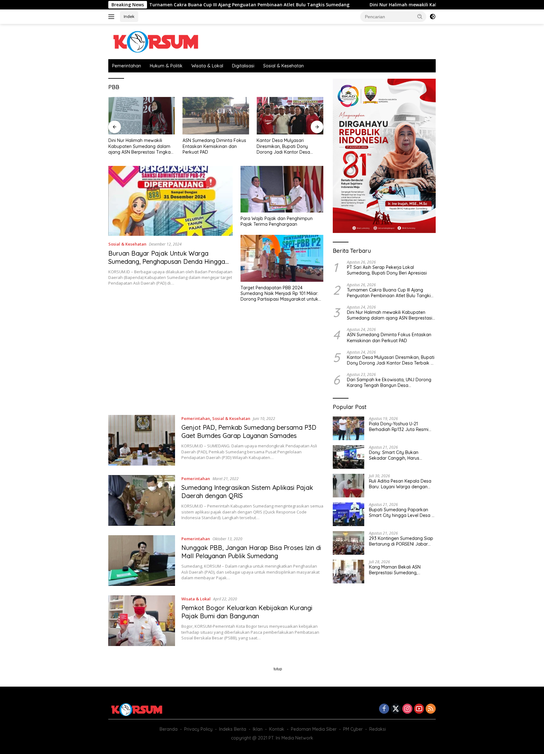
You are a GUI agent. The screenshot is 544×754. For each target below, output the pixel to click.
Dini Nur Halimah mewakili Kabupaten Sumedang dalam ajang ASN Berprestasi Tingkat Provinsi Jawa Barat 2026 (140, 146)
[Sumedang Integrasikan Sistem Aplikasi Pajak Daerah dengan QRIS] (141, 500)
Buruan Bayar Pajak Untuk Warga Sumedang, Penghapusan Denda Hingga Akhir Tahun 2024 (166, 261)
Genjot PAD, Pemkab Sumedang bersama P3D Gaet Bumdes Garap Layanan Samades (248, 431)
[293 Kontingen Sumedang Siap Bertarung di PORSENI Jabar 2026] (348, 543)
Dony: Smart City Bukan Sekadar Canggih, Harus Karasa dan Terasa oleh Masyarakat (394, 455)
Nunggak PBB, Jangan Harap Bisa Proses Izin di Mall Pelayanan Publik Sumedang (251, 552)
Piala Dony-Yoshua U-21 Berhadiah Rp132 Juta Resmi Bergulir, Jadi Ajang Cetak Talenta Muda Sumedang (398, 426)
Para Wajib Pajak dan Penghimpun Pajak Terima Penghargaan (277, 221)
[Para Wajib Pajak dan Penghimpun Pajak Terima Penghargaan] (282, 189)
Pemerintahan (126, 66)
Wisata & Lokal (207, 66)
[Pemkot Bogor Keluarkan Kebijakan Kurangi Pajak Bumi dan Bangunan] (141, 620)
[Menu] (112, 16)
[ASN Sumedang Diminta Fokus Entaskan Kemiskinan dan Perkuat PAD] (216, 115)
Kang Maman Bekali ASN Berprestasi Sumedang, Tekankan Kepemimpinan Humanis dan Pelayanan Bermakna (395, 569)
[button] (420, 16)
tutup (278, 669)
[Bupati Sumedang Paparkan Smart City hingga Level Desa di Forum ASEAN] (348, 514)
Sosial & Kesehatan (283, 66)
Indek (129, 16)
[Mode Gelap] (432, 16)
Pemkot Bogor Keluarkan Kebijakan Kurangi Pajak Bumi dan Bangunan (246, 612)
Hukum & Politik (166, 66)
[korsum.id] (155, 41)
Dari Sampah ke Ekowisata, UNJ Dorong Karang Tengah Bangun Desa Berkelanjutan (389, 382)
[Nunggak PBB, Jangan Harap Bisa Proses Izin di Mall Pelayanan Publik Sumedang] (141, 560)
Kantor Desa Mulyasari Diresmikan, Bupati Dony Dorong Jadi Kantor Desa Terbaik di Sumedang (283, 146)
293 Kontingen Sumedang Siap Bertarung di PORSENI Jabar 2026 (401, 541)
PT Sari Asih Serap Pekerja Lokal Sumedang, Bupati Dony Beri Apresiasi (387, 270)
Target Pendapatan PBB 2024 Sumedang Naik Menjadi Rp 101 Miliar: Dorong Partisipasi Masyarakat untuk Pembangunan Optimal (279, 293)
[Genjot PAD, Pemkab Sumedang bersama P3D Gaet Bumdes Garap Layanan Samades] (141, 440)
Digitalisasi (243, 66)
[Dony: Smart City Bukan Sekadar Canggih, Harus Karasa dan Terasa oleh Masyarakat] (348, 457)
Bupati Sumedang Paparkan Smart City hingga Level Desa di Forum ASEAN (402, 512)
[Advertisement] (215, 361)
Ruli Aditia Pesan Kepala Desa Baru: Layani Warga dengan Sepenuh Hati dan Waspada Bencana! (400, 484)
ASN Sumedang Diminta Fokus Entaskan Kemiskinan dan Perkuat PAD (214, 146)
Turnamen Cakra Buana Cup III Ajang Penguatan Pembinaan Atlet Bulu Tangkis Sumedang (211, 5)
